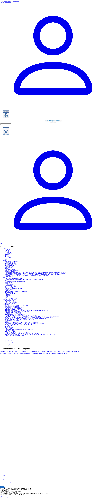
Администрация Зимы (4, 136)
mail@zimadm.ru (16, 1)
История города (8, 249)
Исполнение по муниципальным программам (13, 288)
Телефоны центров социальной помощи (12, 320)
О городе (4, 248)
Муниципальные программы (10, 263)
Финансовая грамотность (9, 289)
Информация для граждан (7, 304)
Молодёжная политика (9, 292)
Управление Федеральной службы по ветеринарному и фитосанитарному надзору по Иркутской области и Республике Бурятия (29, 317)
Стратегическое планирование (10, 262)
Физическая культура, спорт (10, 293)
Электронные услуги (9, 276)
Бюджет (6, 280)
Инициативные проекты (7, 480)
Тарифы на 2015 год (6, 343)
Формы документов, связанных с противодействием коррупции (17, 332)
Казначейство (7, 283)
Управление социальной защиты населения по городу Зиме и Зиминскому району (20, 319)
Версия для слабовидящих (6, 2)
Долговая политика (8, 282)
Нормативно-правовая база (10, 285)
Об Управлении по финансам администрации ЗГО (14, 278)
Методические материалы (10, 331)
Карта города (7, 250)
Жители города (8, 252)
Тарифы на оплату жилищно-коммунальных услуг (12, 342)
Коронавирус (7, 326)
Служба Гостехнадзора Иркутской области (13, 312)
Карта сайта (5, 484)
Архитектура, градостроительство (11, 301)
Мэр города (7, 256)
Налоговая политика (9, 284)
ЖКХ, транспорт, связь (9, 300)
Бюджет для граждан (9, 287)
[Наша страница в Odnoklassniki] (0, 495)
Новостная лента (6, 483)
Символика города (8, 253)
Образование (7, 294)
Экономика (5, 260)
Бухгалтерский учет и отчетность (11, 286)
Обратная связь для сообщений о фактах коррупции (14, 335)
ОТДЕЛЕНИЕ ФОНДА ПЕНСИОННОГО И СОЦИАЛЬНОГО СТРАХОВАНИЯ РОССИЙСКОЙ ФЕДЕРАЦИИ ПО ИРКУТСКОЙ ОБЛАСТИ (32, 316)
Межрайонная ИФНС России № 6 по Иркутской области (15, 314)
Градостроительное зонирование (11, 302)
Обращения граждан (6, 479)
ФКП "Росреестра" (8, 325)
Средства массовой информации (11, 298)
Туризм (6, 268)
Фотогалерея (7, 254)
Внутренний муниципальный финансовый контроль (15, 281)
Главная (4, 339)
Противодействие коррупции (8, 328)
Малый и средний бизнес (9, 265)
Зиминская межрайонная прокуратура (12, 306)
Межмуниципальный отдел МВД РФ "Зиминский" (14, 309)
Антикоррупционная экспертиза (11, 330)
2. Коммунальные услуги (7, 344)
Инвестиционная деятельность (10, 269)
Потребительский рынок (9, 266)
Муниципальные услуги (7, 477)
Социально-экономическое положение (12, 261)
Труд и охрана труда (8, 267)
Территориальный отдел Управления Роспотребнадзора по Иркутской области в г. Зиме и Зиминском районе (25, 318)
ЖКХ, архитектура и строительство (9, 299)
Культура (6, 296)
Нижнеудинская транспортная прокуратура (13, 308)
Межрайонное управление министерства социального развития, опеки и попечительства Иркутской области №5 (26, 310)
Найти (12, 246)
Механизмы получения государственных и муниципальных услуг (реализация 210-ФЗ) (21, 322)
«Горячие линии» (8, 321)
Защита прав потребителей (10, 271)
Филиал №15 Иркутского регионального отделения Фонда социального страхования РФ (21, 315)
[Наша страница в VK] (1, 495)
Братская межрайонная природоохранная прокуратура (15, 307)
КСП (6, 259)
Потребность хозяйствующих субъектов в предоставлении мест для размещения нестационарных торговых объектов (27, 275)
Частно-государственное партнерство (12, 264)
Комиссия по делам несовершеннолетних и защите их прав (16, 291)
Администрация (8, 257)
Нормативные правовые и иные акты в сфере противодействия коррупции (19, 329)
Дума (6, 258)
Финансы (4, 277)
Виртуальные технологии (12, 497)
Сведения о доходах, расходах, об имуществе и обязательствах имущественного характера (22, 333)
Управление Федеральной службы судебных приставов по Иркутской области (19, 324)
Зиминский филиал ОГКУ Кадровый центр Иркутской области (17, 311)
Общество (7, 297)
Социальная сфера (6, 290)
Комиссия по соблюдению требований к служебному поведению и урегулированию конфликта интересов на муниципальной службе (30, 334)
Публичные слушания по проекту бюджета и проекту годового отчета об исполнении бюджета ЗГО (24, 279)
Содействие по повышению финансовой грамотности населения (17, 305)
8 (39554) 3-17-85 (7, 1)
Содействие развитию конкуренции (11, 270)
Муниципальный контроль (10, 303)
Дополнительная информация (8, 482)
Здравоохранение (8, 295)
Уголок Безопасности (9, 327)
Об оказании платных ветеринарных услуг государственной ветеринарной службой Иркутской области (24, 323)
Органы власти (5, 255)
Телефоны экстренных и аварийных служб (13, 313)
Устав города (7, 251)
